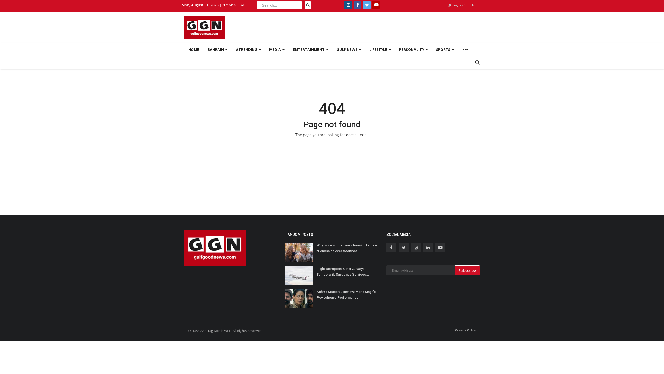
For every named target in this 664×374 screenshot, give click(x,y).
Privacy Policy (465, 330)
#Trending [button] (247, 49)
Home (193, 49)
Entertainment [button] (309, 49)
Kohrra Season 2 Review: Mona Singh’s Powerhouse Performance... (346, 294)
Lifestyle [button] (378, 49)
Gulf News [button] (347, 49)
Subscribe (467, 270)
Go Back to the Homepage (332, 145)
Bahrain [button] (216, 49)
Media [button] (275, 49)
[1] (473, 5)
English (457, 5)
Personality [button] (412, 49)
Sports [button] (443, 49)
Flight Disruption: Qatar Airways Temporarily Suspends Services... (343, 271)
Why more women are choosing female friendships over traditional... (347, 248)
